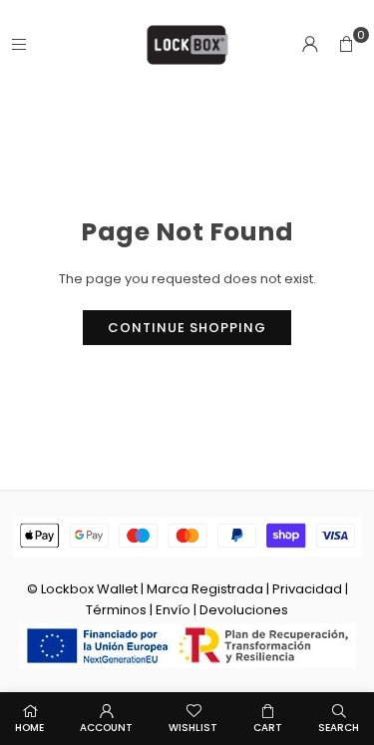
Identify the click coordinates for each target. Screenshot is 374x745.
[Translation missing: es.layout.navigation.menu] (19, 44)
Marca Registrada (205, 588)
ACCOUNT (106, 727)
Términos (116, 609)
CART (267, 727)
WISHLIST (193, 727)
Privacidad (307, 588)
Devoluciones (243, 609)
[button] (346, 45)
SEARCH (338, 727)
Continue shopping (187, 327)
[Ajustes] (310, 45)
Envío (173, 609)
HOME (29, 727)
